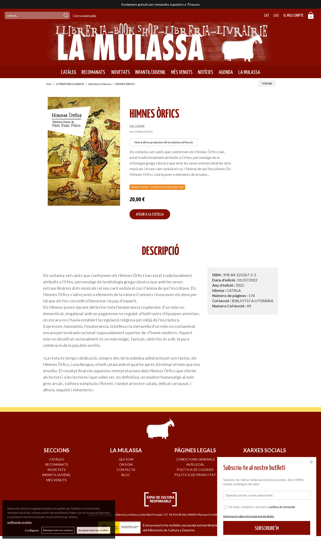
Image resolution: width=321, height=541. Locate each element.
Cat (266, 16)
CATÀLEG (68, 72)
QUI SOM (126, 459)
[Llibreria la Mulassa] (160, 59)
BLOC (125, 475)
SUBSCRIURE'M (267, 528)
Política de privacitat (195, 475)
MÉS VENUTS (181, 72)
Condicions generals (195, 459)
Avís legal (195, 464)
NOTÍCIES (205, 72)
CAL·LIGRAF (137, 125)
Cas (276, 16)
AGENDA (226, 72)
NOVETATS (120, 72)
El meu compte (293, 16)
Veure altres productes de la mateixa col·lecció (163, 142)
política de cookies (19, 522)
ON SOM (126, 464)
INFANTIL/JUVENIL (150, 72)
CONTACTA (126, 470)
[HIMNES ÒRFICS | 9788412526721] (84, 151)
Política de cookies (195, 470)
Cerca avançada (84, 16)
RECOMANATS (93, 72)
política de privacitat (282, 507)
